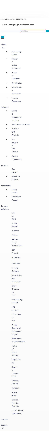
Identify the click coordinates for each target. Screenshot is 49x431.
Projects (4, 165)
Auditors (15, 231)
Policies (15, 235)
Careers (4, 419)
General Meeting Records (15, 403)
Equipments (6, 185)
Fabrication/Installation (21, 124)
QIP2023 (15, 388)
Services (4, 107)
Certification (17, 83)
